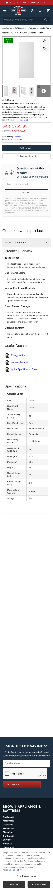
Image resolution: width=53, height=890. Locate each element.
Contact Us (8, 847)
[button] (4, 10)
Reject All (14, 884)
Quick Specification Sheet (24, 369)
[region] (26, 869)
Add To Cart (27, 148)
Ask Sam (27, 192)
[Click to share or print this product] (44, 41)
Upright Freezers (46, 28)
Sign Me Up (12, 784)
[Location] (31, 10)
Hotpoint (17, 137)
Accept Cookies (39, 884)
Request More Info (28, 156)
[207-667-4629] (40, 10)
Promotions (9, 828)
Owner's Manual (19, 362)
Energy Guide (18, 355)
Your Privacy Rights (26, 876)
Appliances (7, 28)
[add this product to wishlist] (44, 48)
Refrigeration (20, 28)
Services (7, 839)
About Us (7, 843)
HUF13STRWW (16, 140)
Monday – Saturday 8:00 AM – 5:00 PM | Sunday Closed (28, 3)
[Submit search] (45, 19)
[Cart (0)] (48, 10)
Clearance (8, 824)
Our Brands (8, 836)
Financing (8, 832)
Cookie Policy (15, 870)
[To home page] (18, 10)
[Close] (49, 852)
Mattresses (8, 820)
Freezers (32, 28)
